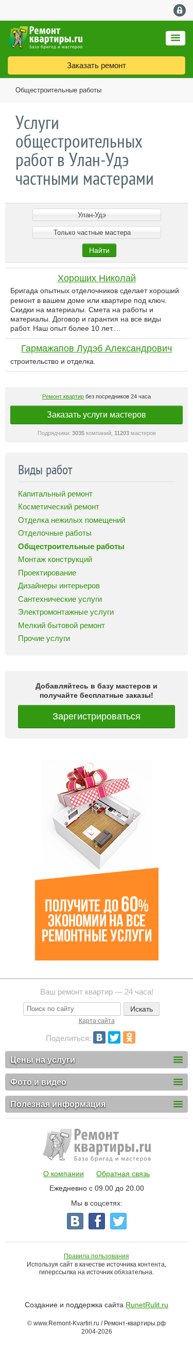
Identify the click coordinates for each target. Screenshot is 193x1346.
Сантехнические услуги (60, 599)
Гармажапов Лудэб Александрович (96, 348)
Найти (99, 250)
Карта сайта (97, 1020)
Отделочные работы (55, 532)
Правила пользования (96, 1256)
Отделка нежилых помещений (71, 520)
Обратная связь (123, 1173)
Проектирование (47, 572)
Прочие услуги (44, 638)
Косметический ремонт (58, 506)
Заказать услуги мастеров (96, 414)
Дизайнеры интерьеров (59, 585)
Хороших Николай (97, 278)
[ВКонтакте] (99, 1037)
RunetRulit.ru (147, 1305)
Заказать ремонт (96, 65)
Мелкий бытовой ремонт (61, 625)
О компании (63, 1173)
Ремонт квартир (63, 396)
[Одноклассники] (129, 1037)
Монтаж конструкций (55, 559)
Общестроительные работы (58, 90)
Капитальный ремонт (55, 493)
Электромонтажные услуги (66, 611)
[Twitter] (114, 1037)
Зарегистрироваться (96, 716)
